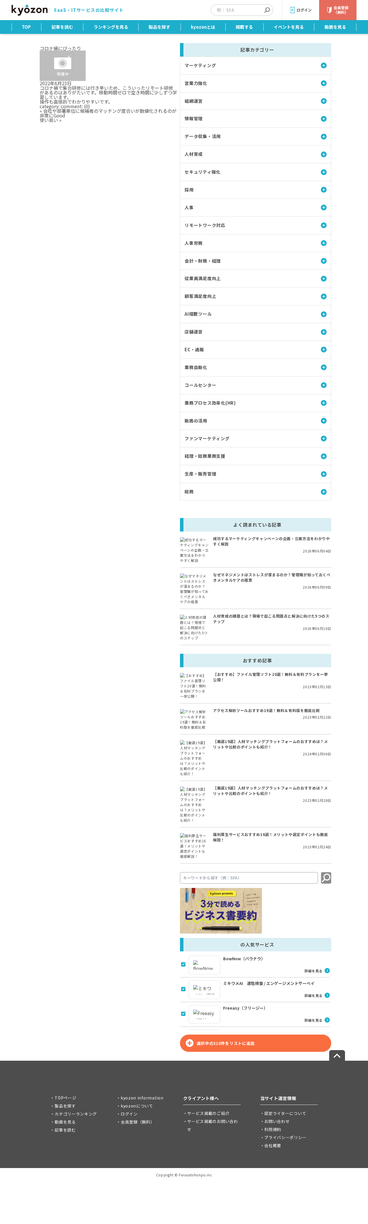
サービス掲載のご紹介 (208, 1113)
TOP (26, 27)
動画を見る (335, 27)
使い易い (49, 120)
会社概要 (272, 1145)
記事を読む (62, 27)
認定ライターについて (285, 1113)
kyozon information (142, 1098)
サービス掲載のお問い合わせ (212, 1125)
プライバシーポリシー (285, 1137)
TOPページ (65, 1098)
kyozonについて (137, 1106)
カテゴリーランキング (76, 1114)
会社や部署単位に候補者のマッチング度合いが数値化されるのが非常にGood (108, 113)
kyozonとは (203, 27)
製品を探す (159, 27)
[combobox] (245, 10)
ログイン (129, 1114)
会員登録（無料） (138, 1122)
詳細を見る (313, 970)
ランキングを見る (111, 27)
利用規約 (272, 1129)
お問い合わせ (277, 1121)
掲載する (244, 27)
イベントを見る (289, 27)
